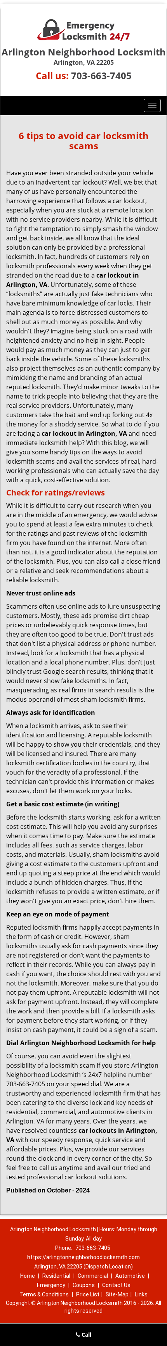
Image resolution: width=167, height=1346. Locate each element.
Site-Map (117, 1294)
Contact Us (116, 1285)
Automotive (130, 1276)
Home (27, 1276)
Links (141, 1294)
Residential (56, 1276)
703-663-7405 (101, 75)
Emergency (51, 1285)
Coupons (84, 1285)
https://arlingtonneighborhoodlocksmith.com (83, 1257)
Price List (87, 1294)
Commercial (93, 1276)
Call (85, 1334)
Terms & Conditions (44, 1294)
